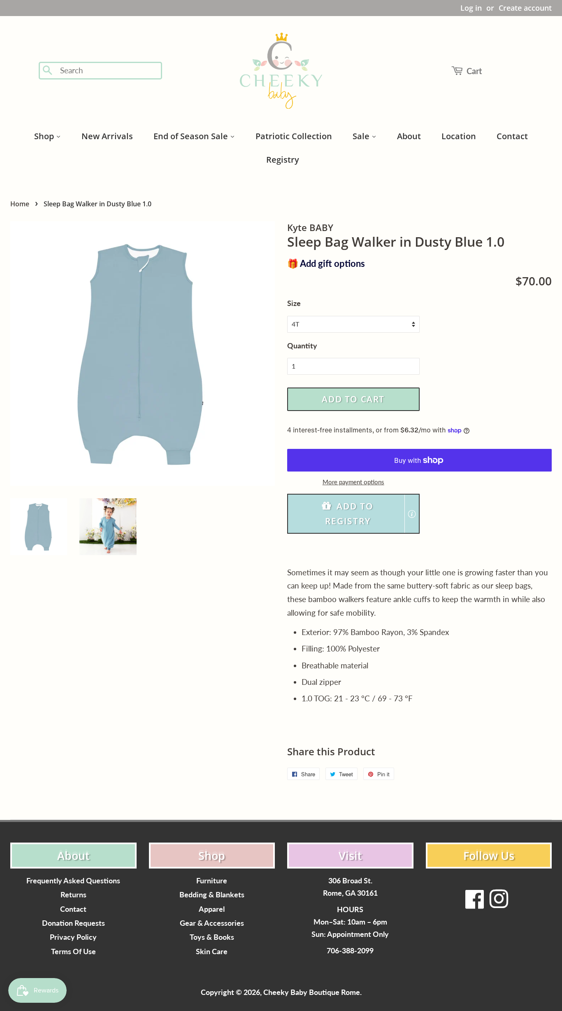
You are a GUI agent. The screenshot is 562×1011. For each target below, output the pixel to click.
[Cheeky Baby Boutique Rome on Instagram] (499, 904)
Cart (474, 71)
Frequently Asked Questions (73, 880)
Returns (73, 894)
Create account (525, 8)
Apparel (212, 909)
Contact (73, 909)
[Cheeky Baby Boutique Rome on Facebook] (475, 904)
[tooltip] (412, 514)
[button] (353, 514)
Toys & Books (212, 937)
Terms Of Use (73, 951)
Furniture (211, 880)
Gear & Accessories (212, 923)
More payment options (353, 482)
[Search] (48, 70)
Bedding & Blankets (211, 894)
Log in (471, 8)
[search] (108, 70)
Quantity (302, 345)
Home (19, 203)
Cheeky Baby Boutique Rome (311, 992)
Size (294, 303)
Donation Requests (73, 923)
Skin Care (212, 951)
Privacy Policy (73, 937)
